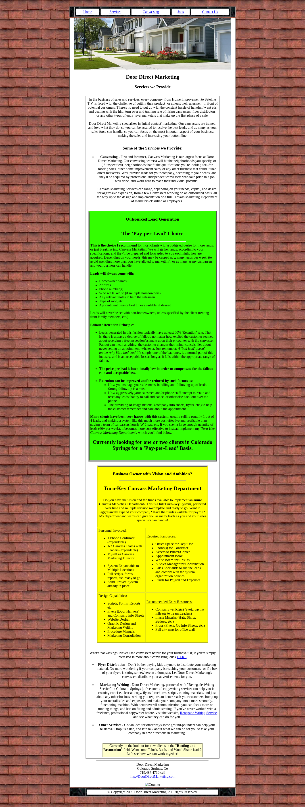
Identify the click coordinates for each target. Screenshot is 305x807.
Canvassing (151, 12)
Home (87, 12)
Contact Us (210, 12)
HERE (182, 657)
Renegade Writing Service (198, 713)
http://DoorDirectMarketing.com (152, 776)
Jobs (181, 12)
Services (115, 12)
